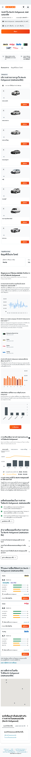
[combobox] (7, 17)
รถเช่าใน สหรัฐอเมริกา (9, 750)
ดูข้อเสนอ (25, 104)
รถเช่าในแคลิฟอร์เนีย (20, 750)
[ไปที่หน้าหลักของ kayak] (10, 7)
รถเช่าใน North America (20, 749)
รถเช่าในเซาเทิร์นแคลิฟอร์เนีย (9, 752)
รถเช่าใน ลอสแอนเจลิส (21, 752)
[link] (15, 427)
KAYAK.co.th (6, 749)
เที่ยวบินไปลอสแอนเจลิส (10, 735)
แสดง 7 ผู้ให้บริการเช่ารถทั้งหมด (8, 662)
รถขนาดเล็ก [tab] (5, 449)
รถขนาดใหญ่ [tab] (23, 449)
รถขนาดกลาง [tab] (14, 449)
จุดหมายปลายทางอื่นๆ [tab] (21, 726)
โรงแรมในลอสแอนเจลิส (10, 737)
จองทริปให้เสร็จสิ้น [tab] (8, 726)
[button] (2, 7)
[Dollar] (26, 603)
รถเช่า (12, 749)
